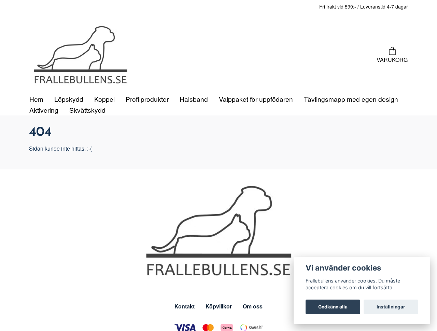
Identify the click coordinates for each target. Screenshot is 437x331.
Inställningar (391, 306)
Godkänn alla (333, 306)
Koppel (104, 135)
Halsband (194, 135)
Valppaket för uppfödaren (256, 135)
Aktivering (43, 146)
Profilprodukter (147, 135)
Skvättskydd (87, 146)
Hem (36, 135)
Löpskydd (68, 135)
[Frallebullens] (109, 74)
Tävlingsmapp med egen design (351, 135)
